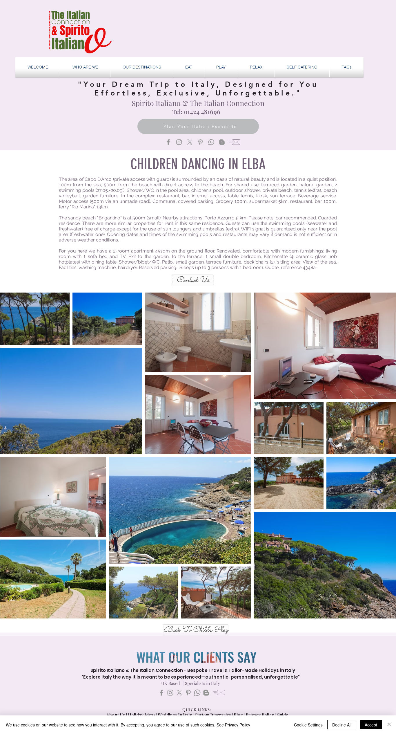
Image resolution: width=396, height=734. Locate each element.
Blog (238, 715)
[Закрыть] (389, 724)
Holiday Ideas (142, 715)
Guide (282, 715)
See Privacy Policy (233, 725)
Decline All (341, 725)
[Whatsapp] (211, 142)
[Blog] (222, 142)
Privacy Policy (260, 715)
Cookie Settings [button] (308, 725)
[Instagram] (179, 142)
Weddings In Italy (175, 715)
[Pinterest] (200, 142)
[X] (189, 142)
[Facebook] (168, 142)
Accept (371, 725)
